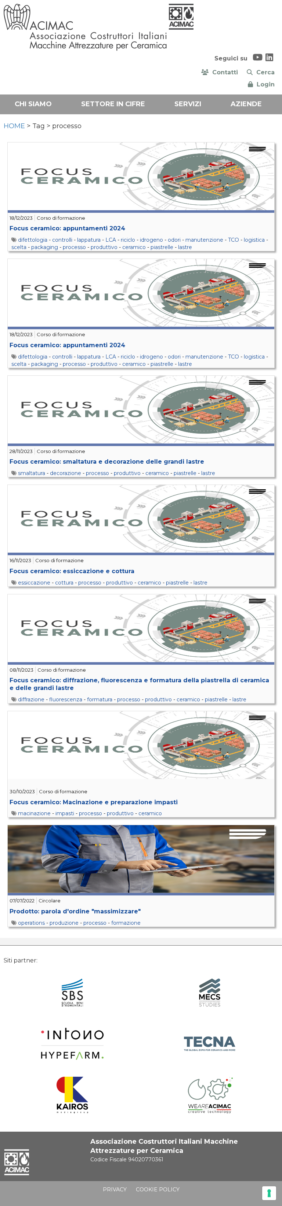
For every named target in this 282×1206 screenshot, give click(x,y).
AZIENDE (246, 104)
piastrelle (162, 247)
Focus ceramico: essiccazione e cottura (72, 571)
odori (174, 240)
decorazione (65, 473)
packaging (44, 247)
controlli (62, 240)
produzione (64, 923)
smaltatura (31, 473)
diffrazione (31, 699)
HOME (14, 126)
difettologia (32, 240)
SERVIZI (187, 104)
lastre (185, 247)
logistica (254, 240)
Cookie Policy (158, 1189)
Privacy (115, 1189)
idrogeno (151, 240)
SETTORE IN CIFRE (113, 104)
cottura (64, 582)
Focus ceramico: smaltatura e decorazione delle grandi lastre (107, 461)
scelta (18, 247)
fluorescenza (65, 699)
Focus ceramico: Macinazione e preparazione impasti (94, 802)
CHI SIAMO (33, 104)
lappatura (89, 240)
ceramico (134, 247)
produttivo (104, 247)
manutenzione (204, 240)
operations (31, 923)
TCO (233, 240)
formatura (99, 699)
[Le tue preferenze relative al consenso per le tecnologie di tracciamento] (269, 1193)
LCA (110, 240)
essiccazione (34, 582)
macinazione (34, 813)
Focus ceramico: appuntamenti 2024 (67, 228)
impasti (64, 813)
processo (74, 247)
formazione (126, 923)
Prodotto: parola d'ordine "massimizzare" (75, 911)
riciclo (128, 240)
